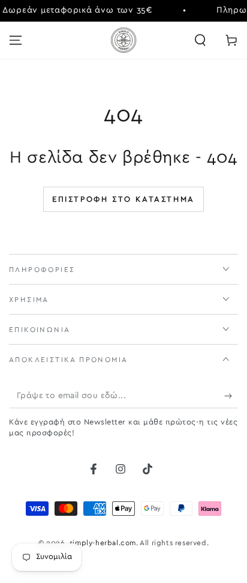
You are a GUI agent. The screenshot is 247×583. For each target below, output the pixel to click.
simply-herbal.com (103, 542)
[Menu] (15, 40)
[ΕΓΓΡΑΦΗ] (231, 396)
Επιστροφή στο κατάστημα (123, 200)
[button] (200, 40)
